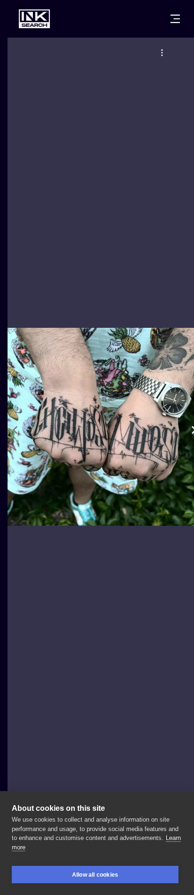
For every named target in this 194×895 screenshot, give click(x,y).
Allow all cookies (95, 874)
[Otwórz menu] (175, 19)
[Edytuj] (162, 52)
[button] (162, 52)
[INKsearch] (34, 19)
